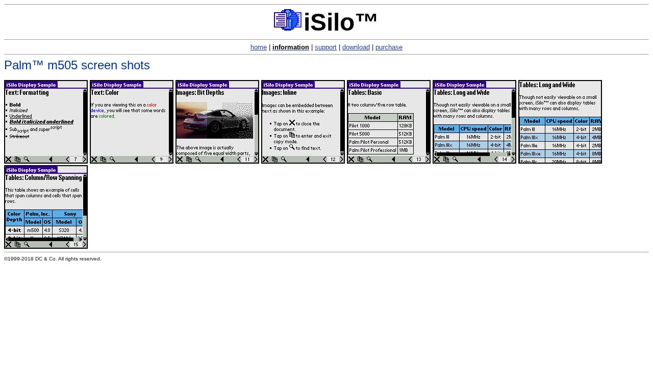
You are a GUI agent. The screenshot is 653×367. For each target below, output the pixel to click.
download (356, 47)
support (326, 47)
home (258, 47)
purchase (389, 47)
